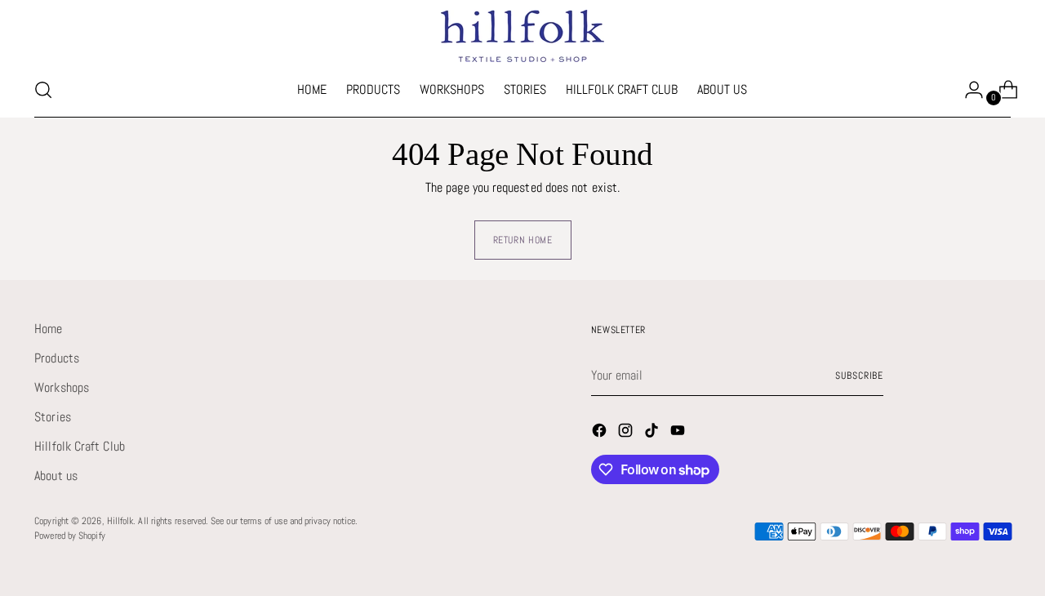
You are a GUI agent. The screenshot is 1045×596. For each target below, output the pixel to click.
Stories (52, 416)
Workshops (61, 387)
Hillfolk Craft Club (79, 446)
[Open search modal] (43, 89)
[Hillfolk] (522, 36)
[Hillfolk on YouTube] (679, 433)
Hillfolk (120, 520)
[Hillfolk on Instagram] (627, 433)
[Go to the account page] (967, 89)
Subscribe (859, 375)
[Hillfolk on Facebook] (601, 433)
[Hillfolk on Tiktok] (653, 433)
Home (48, 328)
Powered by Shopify (69, 535)
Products (56, 358)
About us (56, 475)
